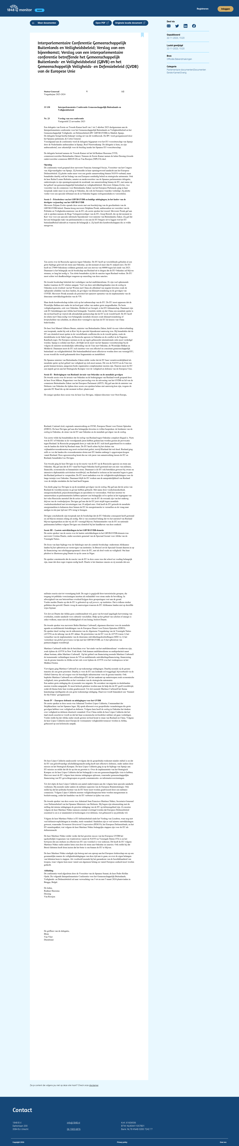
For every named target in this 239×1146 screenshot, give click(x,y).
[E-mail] (171, 26)
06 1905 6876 (73, 1129)
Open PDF (101, 23)
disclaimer (93, 1085)
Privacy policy (122, 1142)
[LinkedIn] (188, 26)
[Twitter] (179, 26)
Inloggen (225, 9)
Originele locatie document (129, 23)
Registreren (202, 8)
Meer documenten (47, 23)
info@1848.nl (73, 1122)
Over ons (223, 1142)
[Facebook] (196, 26)
